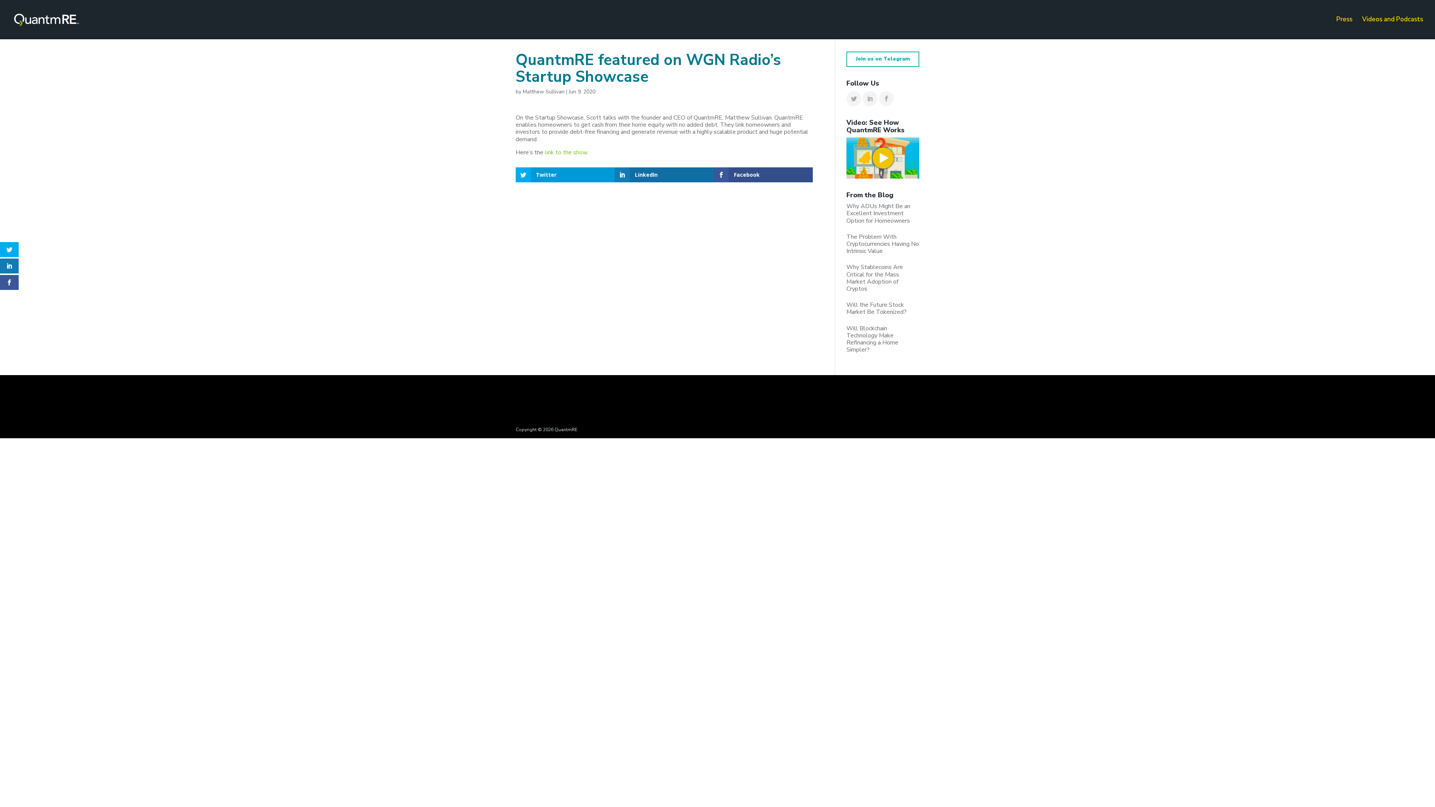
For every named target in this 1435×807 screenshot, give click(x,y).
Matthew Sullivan (544, 91)
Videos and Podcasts (1392, 20)
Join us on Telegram (883, 58)
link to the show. (566, 152)
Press (1344, 20)
